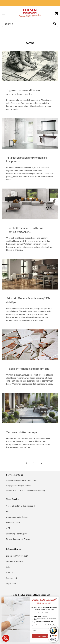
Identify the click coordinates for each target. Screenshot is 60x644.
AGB (8, 528)
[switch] (53, 639)
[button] (3, 13)
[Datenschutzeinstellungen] (5, 638)
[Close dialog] (56, 598)
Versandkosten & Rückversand (20, 506)
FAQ (8, 511)
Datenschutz (12, 578)
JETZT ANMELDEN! (44, 636)
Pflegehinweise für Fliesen (18, 539)
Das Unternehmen (14, 561)
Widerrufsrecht (13, 522)
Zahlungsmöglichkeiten (17, 517)
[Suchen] (55, 24)
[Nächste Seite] (41, 463)
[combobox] (30, 24)
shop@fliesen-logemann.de (18, 485)
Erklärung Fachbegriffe (17, 534)
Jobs (8, 567)
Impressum (11, 584)
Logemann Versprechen (17, 556)
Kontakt (10, 572)
